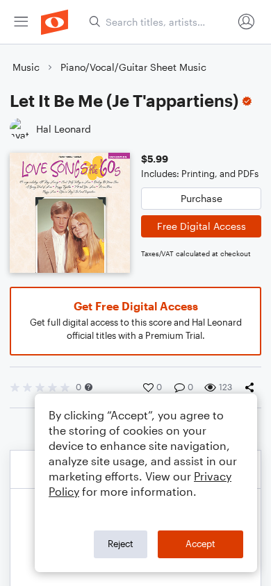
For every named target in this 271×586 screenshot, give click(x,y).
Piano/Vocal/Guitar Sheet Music (133, 67)
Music (26, 67)
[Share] (252, 387)
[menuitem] (21, 22)
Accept (200, 543)
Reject (120, 543)
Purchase (201, 198)
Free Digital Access (201, 226)
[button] (88, 387)
